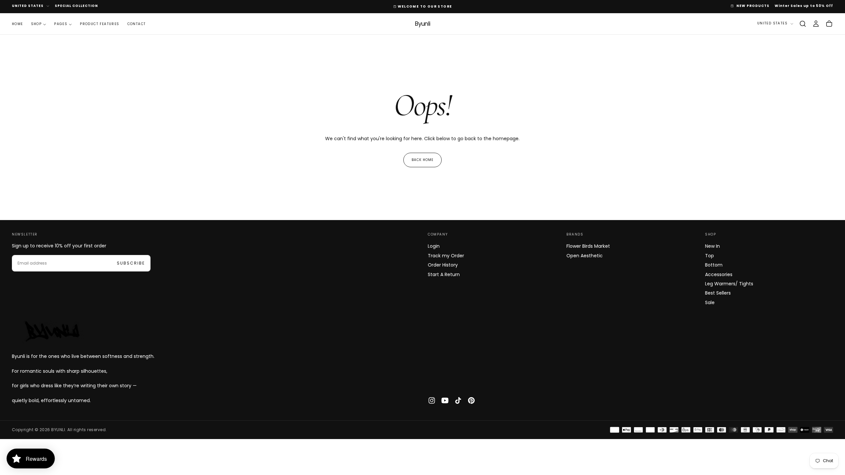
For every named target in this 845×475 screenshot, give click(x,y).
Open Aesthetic (584, 255)
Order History (443, 265)
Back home (422, 159)
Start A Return (444, 274)
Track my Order (446, 255)
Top (709, 255)
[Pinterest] (471, 400)
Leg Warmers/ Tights (729, 283)
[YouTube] (445, 400)
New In (712, 246)
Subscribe (131, 263)
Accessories (718, 274)
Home (17, 23)
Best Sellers (718, 293)
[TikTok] (458, 400)
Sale (710, 302)
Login (434, 246)
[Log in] (816, 23)
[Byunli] (51, 331)
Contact (136, 23)
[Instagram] (432, 400)
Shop (36, 23)
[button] (803, 23)
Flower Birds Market (588, 246)
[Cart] (829, 23)
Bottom (714, 265)
